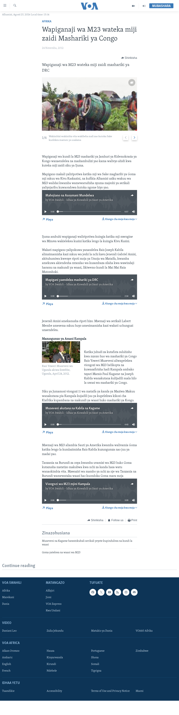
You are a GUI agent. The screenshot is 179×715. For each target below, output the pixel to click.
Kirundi (51, 664)
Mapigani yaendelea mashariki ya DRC (71, 280)
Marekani (8, 597)
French (6, 671)
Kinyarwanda (55, 657)
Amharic (7, 657)
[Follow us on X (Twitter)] (101, 592)
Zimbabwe (142, 651)
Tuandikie (8, 691)
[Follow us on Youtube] (109, 592)
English (6, 664)
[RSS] (117, 592)
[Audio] (144, 6)
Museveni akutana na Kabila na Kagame (72, 408)
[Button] (129, 58)
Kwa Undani (53, 610)
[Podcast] (126, 592)
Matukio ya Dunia (101, 631)
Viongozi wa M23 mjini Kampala (67, 484)
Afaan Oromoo (10, 651)
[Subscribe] (134, 592)
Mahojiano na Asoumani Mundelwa (69, 195)
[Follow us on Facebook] (93, 592)
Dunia (5, 604)
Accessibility (54, 691)
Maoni (140, 691)
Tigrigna (96, 671)
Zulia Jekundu (55, 631)
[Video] (133, 6)
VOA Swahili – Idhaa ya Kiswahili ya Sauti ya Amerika (81, 200)
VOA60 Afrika (144, 631)
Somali (95, 664)
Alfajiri (50, 591)
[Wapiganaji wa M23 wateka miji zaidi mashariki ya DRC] (89, 104)
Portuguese (98, 651)
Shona (95, 657)
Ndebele (52, 671)
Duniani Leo (9, 631)
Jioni (48, 597)
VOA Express (54, 604)
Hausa (50, 651)
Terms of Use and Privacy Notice (110, 691)
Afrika (46, 21)
